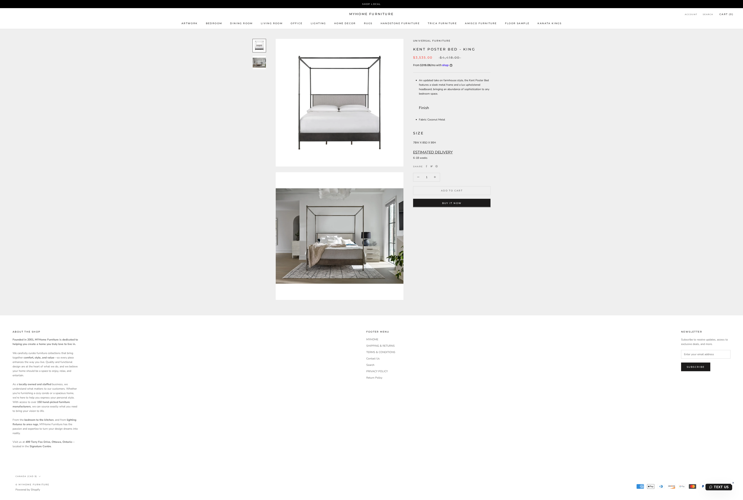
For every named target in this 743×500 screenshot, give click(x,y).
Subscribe (696, 366)
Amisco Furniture (481, 23)
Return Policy (374, 378)
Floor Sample (517, 23)
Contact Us (373, 358)
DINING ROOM (241, 23)
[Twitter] (431, 166)
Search (708, 14)
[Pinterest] (436, 166)
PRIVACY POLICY (377, 371)
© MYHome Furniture (32, 484)
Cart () (726, 14)
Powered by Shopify (27, 489)
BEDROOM (214, 23)
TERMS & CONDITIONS (380, 352)
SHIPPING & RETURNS (380, 346)
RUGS (368, 23)
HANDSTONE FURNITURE (400, 23)
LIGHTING (318, 23)
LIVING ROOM (271, 23)
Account (691, 14)
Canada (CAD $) (26, 476)
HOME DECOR (345, 23)
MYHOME (372, 339)
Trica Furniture (442, 23)
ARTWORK (189, 23)
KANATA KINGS (550, 23)
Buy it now (452, 202)
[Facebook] (426, 166)
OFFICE (296, 23)
